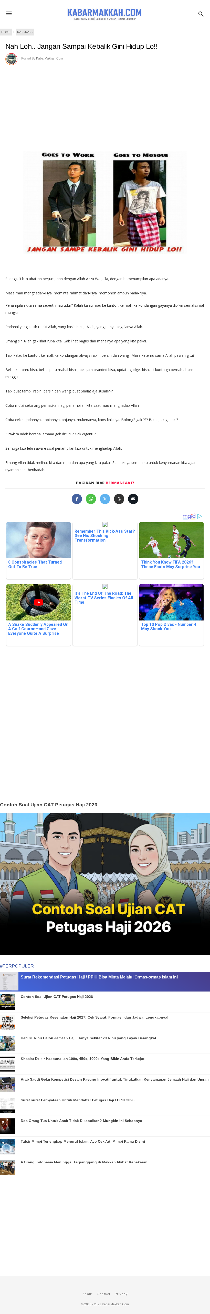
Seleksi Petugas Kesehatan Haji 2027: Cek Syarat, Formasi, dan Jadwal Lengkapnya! (95, 1017)
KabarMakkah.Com (49, 58)
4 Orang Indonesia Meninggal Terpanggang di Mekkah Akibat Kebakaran (84, 1162)
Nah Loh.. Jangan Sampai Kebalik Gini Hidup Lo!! (81, 46)
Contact (103, 1294)
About (87, 1294)
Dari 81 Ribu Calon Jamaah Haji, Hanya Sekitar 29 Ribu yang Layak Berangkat (88, 1038)
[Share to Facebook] (77, 499)
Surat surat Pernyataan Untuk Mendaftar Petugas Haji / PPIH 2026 (77, 1100)
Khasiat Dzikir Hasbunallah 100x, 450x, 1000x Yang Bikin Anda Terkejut (82, 1059)
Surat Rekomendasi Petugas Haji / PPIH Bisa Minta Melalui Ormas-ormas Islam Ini (99, 977)
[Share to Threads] (119, 499)
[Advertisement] (105, 732)
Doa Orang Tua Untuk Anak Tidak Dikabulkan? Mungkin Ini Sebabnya (81, 1121)
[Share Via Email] (133, 499)
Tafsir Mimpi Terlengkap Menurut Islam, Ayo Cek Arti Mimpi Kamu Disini (83, 1141)
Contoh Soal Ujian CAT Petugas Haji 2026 (48, 804)
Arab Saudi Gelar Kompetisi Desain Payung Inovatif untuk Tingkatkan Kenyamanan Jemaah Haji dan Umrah (115, 1079)
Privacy (121, 1294)
